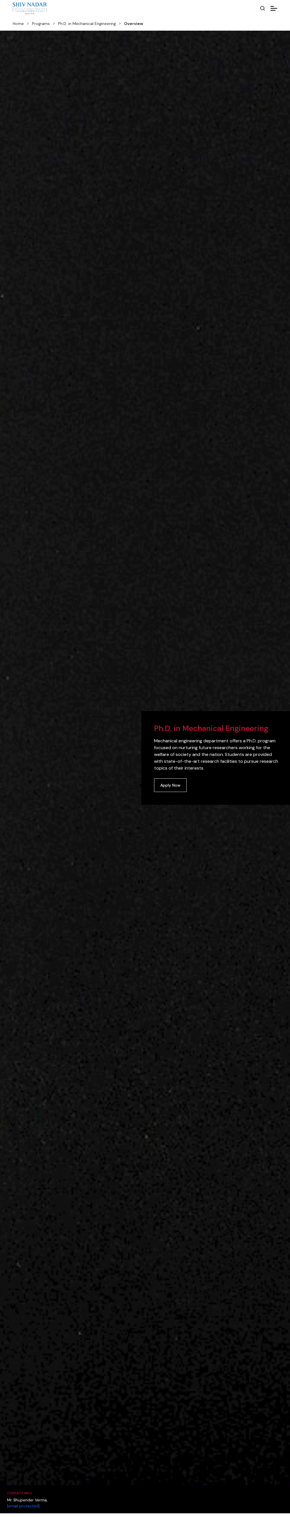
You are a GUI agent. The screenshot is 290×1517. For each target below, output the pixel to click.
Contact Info (19, 1493)
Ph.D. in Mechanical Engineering (87, 23)
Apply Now (170, 785)
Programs (41, 23)
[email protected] (23, 1505)
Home (18, 23)
